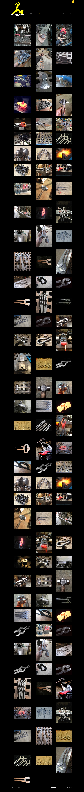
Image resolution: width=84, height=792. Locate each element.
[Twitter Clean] (71, 787)
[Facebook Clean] (67, 788)
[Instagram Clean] (69, 787)
